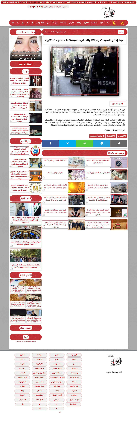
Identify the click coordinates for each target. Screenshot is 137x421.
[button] (38, 48)
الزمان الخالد (39, 377)
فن (48, 22)
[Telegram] (101, 143)
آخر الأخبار (25, 141)
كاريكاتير (22, 368)
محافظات (74, 368)
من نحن (57, 399)
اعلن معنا (39, 399)
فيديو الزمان (74, 377)
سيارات (74, 390)
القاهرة (110, 136)
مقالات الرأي (56, 372)
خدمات (74, 381)
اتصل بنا (73, 404)
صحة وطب (40, 22)
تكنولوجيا (39, 363)
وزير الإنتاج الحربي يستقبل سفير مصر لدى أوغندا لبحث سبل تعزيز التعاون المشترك (87, 2)
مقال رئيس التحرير (26, 32)
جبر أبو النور (116, 103)
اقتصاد (63, 22)
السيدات (121, 136)
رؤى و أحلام (74, 386)
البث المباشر (22, 377)
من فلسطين (74, 399)
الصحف (22, 372)
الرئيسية (74, 354)
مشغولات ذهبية (96, 136)
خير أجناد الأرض (56, 381)
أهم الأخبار (25, 199)
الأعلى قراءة (26, 275)
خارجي (71, 22)
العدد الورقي (25, 64)
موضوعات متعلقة (116, 153)
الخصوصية (22, 399)
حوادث (55, 22)
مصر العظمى (39, 368)
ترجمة (22, 395)
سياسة (94, 22)
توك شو (57, 386)
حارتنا (57, 390)
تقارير (86, 22)
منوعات (22, 363)
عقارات (22, 386)
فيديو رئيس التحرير (57, 377)
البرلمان (74, 395)
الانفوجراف (22, 381)
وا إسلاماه (74, 372)
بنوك (22, 390)
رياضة (79, 22)
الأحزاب (39, 390)
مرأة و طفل (39, 386)
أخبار (102, 22)
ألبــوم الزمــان (57, 395)
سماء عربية (39, 381)
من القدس (39, 395)
